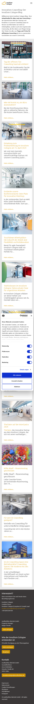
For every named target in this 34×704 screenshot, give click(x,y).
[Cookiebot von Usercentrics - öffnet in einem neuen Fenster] (21, 316)
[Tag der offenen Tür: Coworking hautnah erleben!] (17, 50)
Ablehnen (17, 386)
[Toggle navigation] (31, 3)
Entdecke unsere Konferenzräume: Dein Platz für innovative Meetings (16, 193)
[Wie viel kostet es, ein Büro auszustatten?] (17, 90)
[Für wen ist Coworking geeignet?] (17, 504)
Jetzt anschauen (8, 647)
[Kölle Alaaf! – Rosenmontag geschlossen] (17, 454)
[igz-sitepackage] (7, 3)
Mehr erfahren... (9, 77)
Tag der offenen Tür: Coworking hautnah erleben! (16, 63)
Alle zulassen (17, 375)
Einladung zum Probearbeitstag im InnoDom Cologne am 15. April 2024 (16, 145)
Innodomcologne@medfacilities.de (13, 675)
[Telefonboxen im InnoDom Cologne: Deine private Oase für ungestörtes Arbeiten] (17, 272)
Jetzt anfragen (7, 629)
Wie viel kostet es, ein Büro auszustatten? (15, 103)
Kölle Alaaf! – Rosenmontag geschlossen (16, 469)
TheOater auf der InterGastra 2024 (16, 425)
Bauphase (6, 652)
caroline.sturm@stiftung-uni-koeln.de (13, 608)
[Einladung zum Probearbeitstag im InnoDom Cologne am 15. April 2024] (17, 131)
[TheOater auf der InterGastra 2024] (17, 411)
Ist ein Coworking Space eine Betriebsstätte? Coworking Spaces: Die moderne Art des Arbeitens (16, 565)
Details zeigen (24, 369)
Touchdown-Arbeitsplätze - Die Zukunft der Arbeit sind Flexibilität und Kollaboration (16, 239)
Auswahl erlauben (17, 381)
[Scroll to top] (30, 700)
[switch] (29, 351)
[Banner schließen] (31, 315)
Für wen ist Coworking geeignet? (13, 519)
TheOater (7, 430)
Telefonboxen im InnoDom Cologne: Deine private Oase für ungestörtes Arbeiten (16, 288)
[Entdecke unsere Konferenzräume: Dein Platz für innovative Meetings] (17, 178)
